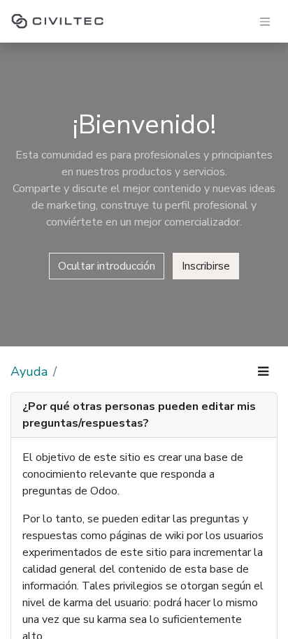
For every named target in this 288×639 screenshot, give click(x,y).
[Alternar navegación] (265, 21)
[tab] (144, 415)
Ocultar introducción (106, 266)
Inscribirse (206, 266)
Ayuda (29, 371)
